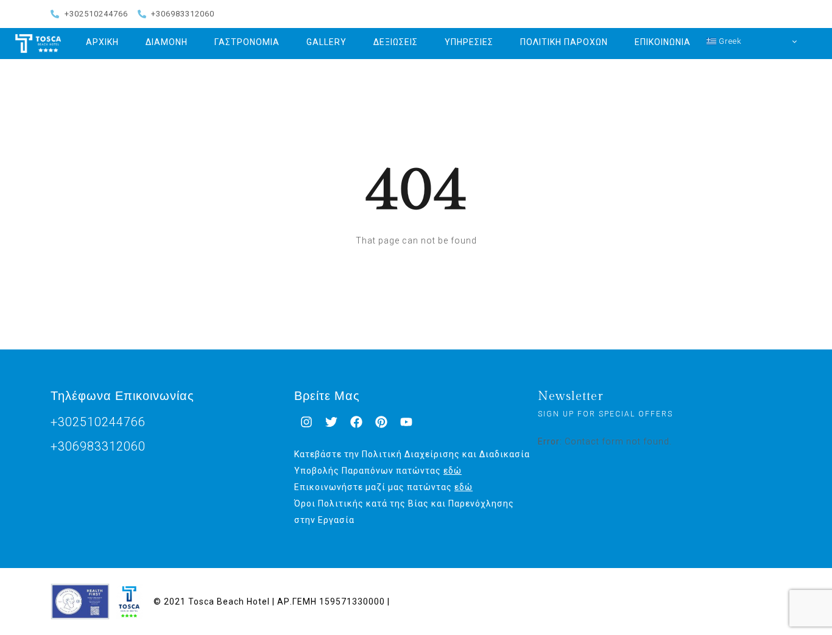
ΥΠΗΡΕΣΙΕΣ (469, 42)
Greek (729, 41)
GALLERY (326, 42)
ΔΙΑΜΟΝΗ (167, 42)
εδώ (452, 470)
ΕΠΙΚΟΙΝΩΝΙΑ (663, 42)
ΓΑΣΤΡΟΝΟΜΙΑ (247, 42)
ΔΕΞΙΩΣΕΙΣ (395, 42)
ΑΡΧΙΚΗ (102, 42)
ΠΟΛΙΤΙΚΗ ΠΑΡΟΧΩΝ (564, 42)
